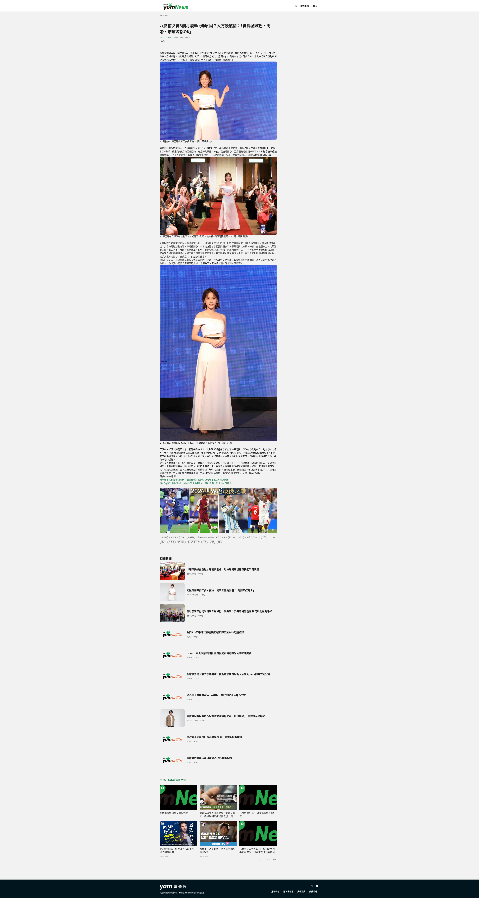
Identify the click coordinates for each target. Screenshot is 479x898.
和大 (163, 542)
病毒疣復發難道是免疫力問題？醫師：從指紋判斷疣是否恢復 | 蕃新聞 (217, 814)
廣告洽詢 (301, 891)
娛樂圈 (164, 537)
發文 (249, 537)
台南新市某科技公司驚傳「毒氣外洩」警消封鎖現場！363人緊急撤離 (194, 479)
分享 (182, 537)
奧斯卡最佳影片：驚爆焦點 (174, 813)
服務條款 (275, 891)
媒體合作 (313, 891)
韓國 (220, 542)
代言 (204, 542)
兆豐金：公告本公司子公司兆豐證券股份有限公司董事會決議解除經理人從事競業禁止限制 (257, 850)
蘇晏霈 (174, 537)
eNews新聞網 (165, 37)
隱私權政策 (288, 891)
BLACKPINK (193, 542)
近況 (241, 537)
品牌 (212, 542)
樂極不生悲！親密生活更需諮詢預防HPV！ (217, 850)
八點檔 (191, 537)
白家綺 (172, 542)
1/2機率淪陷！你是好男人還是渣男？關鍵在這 (177, 850)
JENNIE (181, 542)
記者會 (232, 537)
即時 (166, 15)
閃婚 (264, 537)
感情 (223, 537)
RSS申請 (304, 5)
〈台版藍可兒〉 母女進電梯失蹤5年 (257, 814)
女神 (256, 537)
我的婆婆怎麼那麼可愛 (208, 537)
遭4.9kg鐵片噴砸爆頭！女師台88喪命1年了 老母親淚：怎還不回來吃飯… (197, 483)
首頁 (161, 15)
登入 (315, 5)
